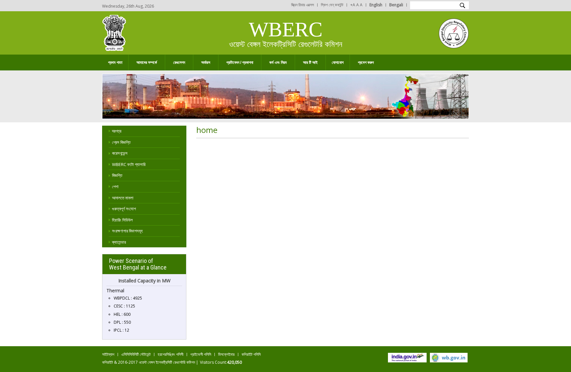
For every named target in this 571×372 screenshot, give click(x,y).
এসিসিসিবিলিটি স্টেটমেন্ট (136, 354)
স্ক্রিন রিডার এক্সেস (302, 5)
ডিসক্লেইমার (226, 354)
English (375, 5)
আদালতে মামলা (122, 198)
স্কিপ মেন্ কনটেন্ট (332, 5)
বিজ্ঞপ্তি (117, 175)
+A (352, 5)
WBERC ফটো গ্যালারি (128, 164)
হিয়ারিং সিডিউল (122, 220)
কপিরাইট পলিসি (251, 354)
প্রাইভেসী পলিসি (200, 354)
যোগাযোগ (338, 62)
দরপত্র (116, 131)
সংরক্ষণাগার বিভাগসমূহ (127, 231)
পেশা (115, 186)
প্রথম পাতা (115, 62)
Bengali (396, 5)
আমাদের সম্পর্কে (143, 62)
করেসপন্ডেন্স (120, 153)
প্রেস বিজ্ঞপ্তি (121, 142)
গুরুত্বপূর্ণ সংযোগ (124, 209)
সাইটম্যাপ (108, 354)
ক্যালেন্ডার (119, 242)
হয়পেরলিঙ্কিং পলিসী (170, 354)
